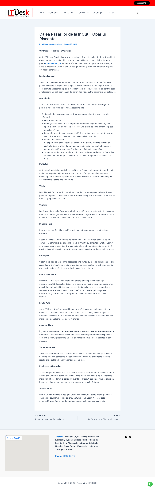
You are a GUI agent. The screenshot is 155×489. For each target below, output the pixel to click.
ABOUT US (69, 12)
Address (59, 436)
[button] (142, 3)
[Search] (137, 12)
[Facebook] (126, 437)
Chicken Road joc (53, 63)
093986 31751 (69, 456)
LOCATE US (83, 12)
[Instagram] (130, 437)
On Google (97, 12)
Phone (58, 456)
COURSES (53, 12)
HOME (42, 12)
